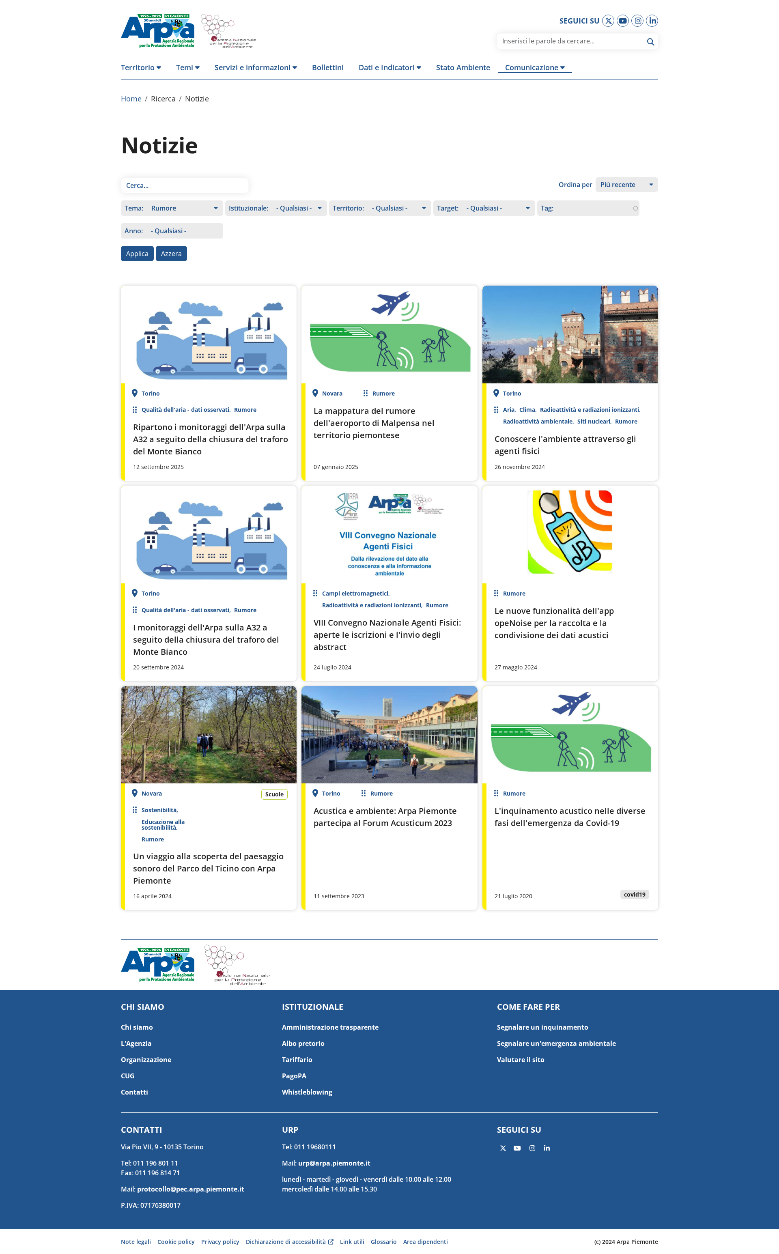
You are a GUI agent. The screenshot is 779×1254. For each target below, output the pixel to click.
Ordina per (575, 184)
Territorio (347, 208)
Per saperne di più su (209, 383)
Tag (546, 208)
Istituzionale (248, 208)
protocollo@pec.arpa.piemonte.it (190, 1189)
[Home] (161, 31)
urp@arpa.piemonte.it (334, 1163)
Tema (133, 208)
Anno (133, 230)
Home (131, 98)
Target (447, 208)
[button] (145, 67)
